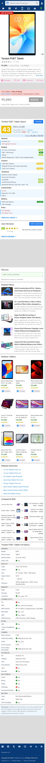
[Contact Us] (2, 746)
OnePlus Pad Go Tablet (36, 451)
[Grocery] (41, 8)
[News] (9, 8)
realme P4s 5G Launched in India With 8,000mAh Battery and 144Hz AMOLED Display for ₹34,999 (28, 343)
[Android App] (42, 746)
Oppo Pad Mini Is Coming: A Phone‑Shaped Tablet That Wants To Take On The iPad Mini (28, 316)
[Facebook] (8, 746)
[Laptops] (28, 8)
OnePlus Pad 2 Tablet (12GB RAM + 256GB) (22, 451)
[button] (22, 217)
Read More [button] (39, 75)
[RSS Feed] (36, 746)
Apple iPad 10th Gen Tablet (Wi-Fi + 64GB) (7, 451)
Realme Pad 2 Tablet (20, 382)
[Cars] (35, 8)
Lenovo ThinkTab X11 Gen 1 (6, 416)
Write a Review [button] (36, 224)
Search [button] (35, 100)
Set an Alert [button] (6, 94)
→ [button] (8, 237)
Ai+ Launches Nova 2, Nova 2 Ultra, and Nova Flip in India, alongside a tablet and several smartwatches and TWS (27, 303)
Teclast (26, 65)
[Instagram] (25, 746)
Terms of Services (30, 761)
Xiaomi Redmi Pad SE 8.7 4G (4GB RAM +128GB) (7, 382)
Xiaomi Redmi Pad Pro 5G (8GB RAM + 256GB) (22, 417)
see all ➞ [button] (30, 130)
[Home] (3, 8)
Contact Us (5, 761)
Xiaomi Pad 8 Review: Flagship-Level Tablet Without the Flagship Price (28, 329)
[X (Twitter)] (14, 746)
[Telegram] (30, 746)
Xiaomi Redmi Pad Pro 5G (36, 416)
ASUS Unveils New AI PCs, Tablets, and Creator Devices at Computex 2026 (27, 289)
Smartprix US (5, 752)
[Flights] (16, 8)
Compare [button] (38, 122)
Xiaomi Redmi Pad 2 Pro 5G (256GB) (37, 382)
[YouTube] (19, 746)
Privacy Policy (16, 761)
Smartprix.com (19, 758)
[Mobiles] (22, 8)
